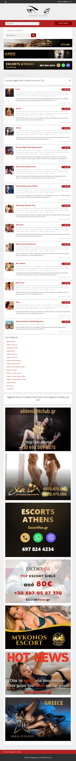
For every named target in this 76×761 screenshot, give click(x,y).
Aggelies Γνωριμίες (29, 94)
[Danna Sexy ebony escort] (9, 174)
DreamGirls (41, 95)
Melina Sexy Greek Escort (26, 244)
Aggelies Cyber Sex (12, 344)
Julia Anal (19, 225)
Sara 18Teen (20, 263)
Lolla (18, 89)
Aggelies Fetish (40, 92)
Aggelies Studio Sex (59, 92)
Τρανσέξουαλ (10, 389)
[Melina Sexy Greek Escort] (9, 251)
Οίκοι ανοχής (10, 386)
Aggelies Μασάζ (33, 95)
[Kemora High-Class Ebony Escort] (9, 154)
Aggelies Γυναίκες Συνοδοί (40, 94)
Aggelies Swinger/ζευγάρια (14, 360)
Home (5, 75)
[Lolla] (9, 96)
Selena (18, 128)
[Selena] (9, 135)
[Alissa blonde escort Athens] (9, 193)
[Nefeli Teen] (9, 290)
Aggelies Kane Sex (49, 92)
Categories (12, 752)
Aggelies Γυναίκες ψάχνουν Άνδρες (56, 94)
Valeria (18, 108)
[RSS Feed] (5, 1)
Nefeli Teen (20, 283)
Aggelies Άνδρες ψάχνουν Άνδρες (16, 367)
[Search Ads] (33, 35)
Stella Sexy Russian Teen (25, 205)
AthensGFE (32, 324)
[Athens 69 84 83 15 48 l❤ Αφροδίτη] (9, 328)
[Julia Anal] (9, 232)
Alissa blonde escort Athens (27, 186)
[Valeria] (9, 115)
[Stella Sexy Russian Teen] (9, 212)
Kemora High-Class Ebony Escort (29, 147)
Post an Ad (63, 23)
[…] (56, 100)
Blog (19, 752)
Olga (17, 302)
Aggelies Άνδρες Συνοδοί (13, 363)
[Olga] (9, 309)
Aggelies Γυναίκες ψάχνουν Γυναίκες (16, 379)
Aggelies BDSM (22, 92)
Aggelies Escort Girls (31, 92)
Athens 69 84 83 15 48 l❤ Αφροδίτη (29, 321)
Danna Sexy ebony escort (26, 167)
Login (69, 1)
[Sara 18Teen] (9, 270)
